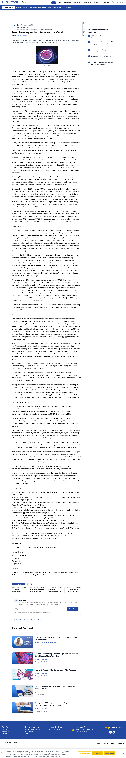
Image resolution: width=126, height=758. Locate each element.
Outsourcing (59, 7)
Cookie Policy (56, 756)
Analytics (25, 7)
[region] (63, 753)
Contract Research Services (20, 619)
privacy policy (46, 612)
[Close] (123, 753)
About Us (5, 727)
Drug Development (41, 7)
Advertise (5, 729)
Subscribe (72, 609)
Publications (67, 3)
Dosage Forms (32, 7)
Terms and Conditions (55, 727)
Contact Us (5, 731)
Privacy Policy (29, 733)
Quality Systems (67, 7)
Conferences (87, 3)
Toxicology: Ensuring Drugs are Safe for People (73, 590)
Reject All (97, 753)
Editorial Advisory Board (32, 727)
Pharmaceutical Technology (21, 27)
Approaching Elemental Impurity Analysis (37, 590)
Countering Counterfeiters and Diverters (54, 590)
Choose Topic (7, 7)
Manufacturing (51, 7)
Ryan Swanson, (41, 642)
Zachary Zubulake (51, 642)
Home (98, 743)
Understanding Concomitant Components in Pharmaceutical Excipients (16, 590)
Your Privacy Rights (54, 729)
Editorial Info (6, 733)
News (112, 743)
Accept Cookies (109, 753)
